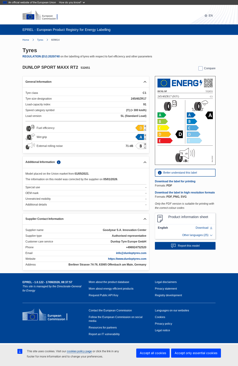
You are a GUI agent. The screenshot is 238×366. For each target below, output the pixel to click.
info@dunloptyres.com (131, 253)
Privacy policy (163, 323)
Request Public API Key (103, 295)
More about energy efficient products (111, 288)
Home (25, 39)
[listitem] (44, 40)
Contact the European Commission (110, 310)
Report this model (189, 245)
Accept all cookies (153, 353)
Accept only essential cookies (196, 353)
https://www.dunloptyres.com (127, 258)
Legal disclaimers (166, 282)
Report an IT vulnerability (104, 334)
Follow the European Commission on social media (116, 319)
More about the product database (109, 282)
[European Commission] (42, 15)
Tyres (40, 39)
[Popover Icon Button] (59, 162)
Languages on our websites (172, 310)
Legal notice (162, 330)
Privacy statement (166, 288)
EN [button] (211, 15)
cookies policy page (79, 351)
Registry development (168, 295)
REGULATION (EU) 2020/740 (41, 56)
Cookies (160, 317)
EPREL (47, 282)
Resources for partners (103, 327)
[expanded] (145, 82)
